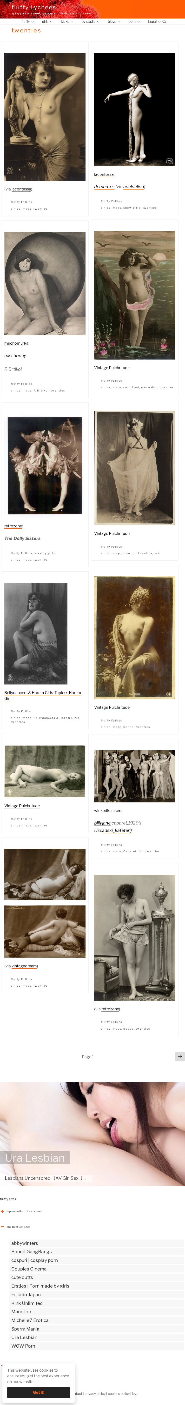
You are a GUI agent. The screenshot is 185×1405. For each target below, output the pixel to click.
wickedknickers (108, 810)
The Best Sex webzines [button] (21, 1366)
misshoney (15, 355)
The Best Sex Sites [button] (18, 1226)
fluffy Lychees (34, 7)
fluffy (25, 21)
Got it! (38, 1392)
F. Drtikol (41, 390)
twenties (40, 208)
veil (157, 553)
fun (141, 851)
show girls (132, 207)
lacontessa (21, 189)
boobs (128, 727)
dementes (104, 186)
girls (45, 21)
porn (132, 21)
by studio (88, 21)
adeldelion (133, 186)
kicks (65, 21)
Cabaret (130, 851)
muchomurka (16, 343)
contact (76, 1394)
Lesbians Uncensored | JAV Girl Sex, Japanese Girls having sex (69, 1178)
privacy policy (95, 1394)
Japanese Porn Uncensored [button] (24, 1211)
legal (135, 1394)
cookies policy (119, 1394)
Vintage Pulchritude (112, 368)
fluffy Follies (22, 202)
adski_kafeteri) (117, 830)
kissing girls (44, 553)
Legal (152, 21)
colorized (131, 387)
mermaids (149, 387)
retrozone (13, 526)
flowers (129, 553)
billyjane (102, 822)
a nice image (21, 208)
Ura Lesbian (35, 1157)
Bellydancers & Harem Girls (56, 718)
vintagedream (24, 966)
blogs (112, 21)
